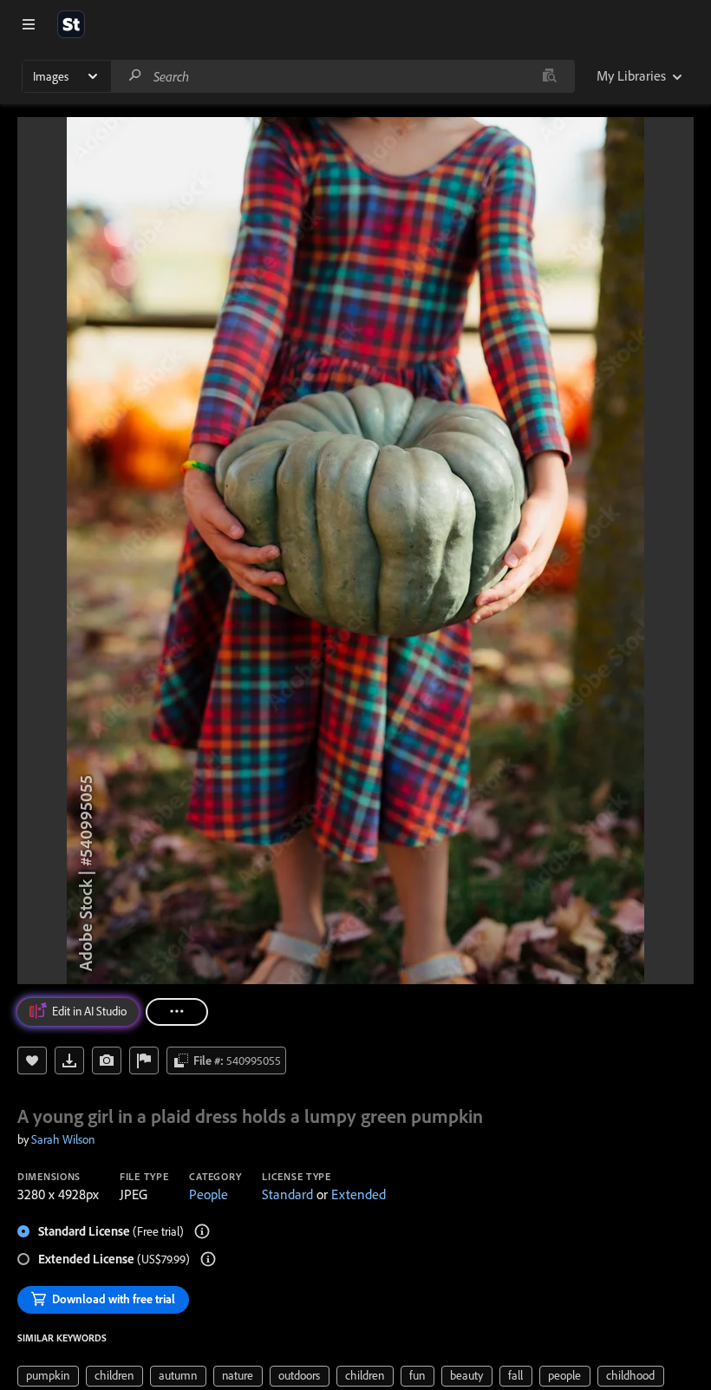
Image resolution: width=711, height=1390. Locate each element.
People (208, 1194)
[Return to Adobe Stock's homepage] (71, 24)
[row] (48, 1376)
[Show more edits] (177, 1012)
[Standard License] (202, 1231)
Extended (358, 1194)
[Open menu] (28, 24)
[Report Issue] (144, 1060)
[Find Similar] (106, 1060)
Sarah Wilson (63, 1139)
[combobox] (342, 76)
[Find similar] (549, 76)
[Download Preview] (69, 1060)
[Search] (135, 76)
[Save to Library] (32, 1060)
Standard (287, 1194)
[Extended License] (208, 1259)
